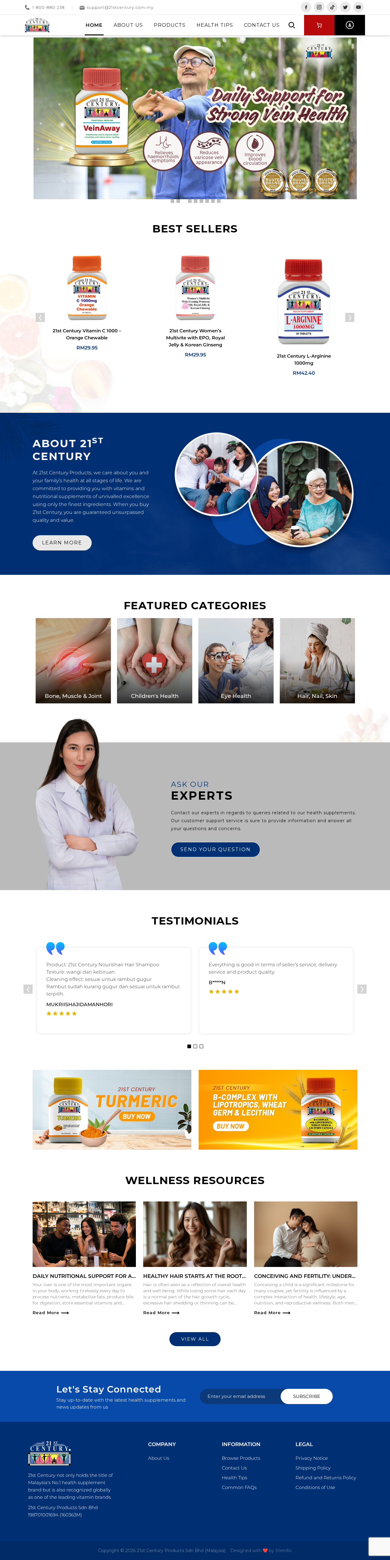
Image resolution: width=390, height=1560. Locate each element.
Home (94, 25)
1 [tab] (189, 1046)
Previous (40, 317)
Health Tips (215, 25)
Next (349, 317)
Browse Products (241, 1458)
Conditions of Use (315, 1487)
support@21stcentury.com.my (120, 7)
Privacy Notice (312, 1458)
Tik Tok (332, 7)
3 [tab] (201, 1046)
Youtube (358, 7)
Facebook (306, 7)
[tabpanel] (113, 990)
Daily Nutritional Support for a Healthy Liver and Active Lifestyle (136, 1276)
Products (170, 25)
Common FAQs (239, 1487)
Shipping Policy (313, 1468)
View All (195, 1339)
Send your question (215, 849)
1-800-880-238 (48, 7)
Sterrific (283, 1550)
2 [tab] (195, 1046)
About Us (128, 25)
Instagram (319, 7)
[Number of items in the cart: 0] (319, 25)
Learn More (62, 543)
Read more (51, 1312)
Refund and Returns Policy (326, 1477)
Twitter (345, 7)
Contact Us (262, 25)
